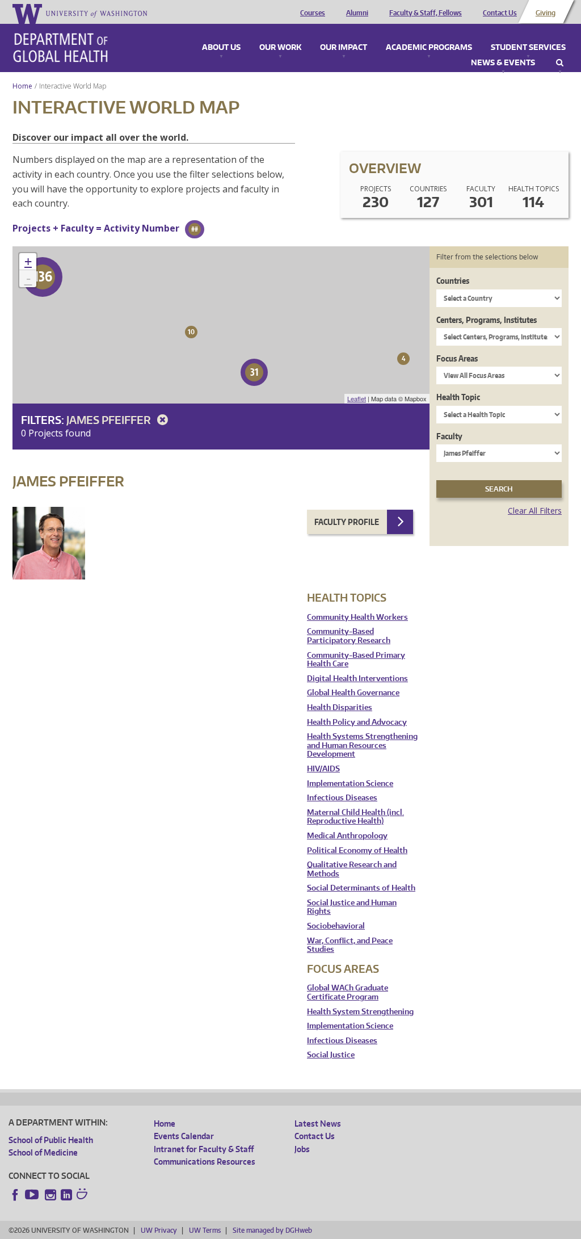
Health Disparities (339, 707)
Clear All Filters (535, 510)
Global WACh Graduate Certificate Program (347, 992)
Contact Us (500, 13)
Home (22, 86)
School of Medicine (43, 1152)
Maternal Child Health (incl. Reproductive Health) (355, 817)
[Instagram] (50, 1195)
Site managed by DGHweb (272, 1230)
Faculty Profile (346, 522)
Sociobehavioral (336, 926)
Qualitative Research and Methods (352, 869)
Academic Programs (429, 48)
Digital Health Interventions (357, 678)
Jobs (302, 1149)
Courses (312, 13)
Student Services (528, 48)
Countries (452, 280)
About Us (221, 48)
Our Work (280, 48)
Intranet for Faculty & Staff (204, 1149)
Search (560, 63)
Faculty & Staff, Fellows (425, 13)
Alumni (357, 13)
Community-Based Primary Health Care (356, 660)
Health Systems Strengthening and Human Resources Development (362, 745)
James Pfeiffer (109, 419)
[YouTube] (32, 1195)
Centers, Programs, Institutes (486, 320)
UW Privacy (159, 1230)
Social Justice (331, 1055)
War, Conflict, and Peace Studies (350, 945)
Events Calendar (184, 1136)
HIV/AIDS (323, 769)
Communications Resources (204, 1161)
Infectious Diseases (342, 797)
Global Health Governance (353, 692)
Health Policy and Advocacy (357, 722)
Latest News (317, 1123)
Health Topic (458, 397)
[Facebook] (15, 1195)
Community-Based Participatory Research (348, 636)
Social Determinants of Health (361, 888)
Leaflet (356, 398)
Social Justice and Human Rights (352, 907)
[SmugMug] (83, 1195)
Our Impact (343, 48)
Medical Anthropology (347, 835)
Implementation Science (350, 783)
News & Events (503, 63)
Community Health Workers (357, 617)
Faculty (449, 436)
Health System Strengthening (360, 1011)
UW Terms (205, 1230)
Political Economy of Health (357, 850)
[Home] (60, 48)
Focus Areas (457, 358)
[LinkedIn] (66, 1195)
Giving (545, 13)
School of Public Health (51, 1140)
